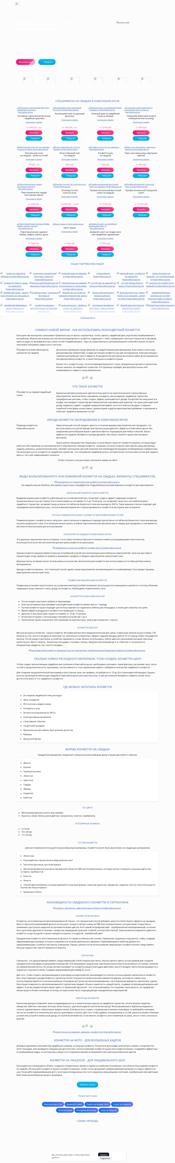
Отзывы (98, 4)
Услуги (69, 4)
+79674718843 (152, 4)
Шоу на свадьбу (109, 1110)
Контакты (110, 4)
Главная (59, 4)
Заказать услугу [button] (87, 1084)
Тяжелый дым (65, 1110)
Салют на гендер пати (98, 1104)
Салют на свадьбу (122, 1104)
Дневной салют (74, 1104)
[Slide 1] (105, 226)
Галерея (80, 4)
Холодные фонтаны (86, 1110)
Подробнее (105, 1158)
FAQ (89, 4)
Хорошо (103, 1155)
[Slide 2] (106, 226)
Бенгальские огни (53, 1104)
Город (121, 4)
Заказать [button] (33, 132)
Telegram (35, 138)
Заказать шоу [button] (25, 62)
